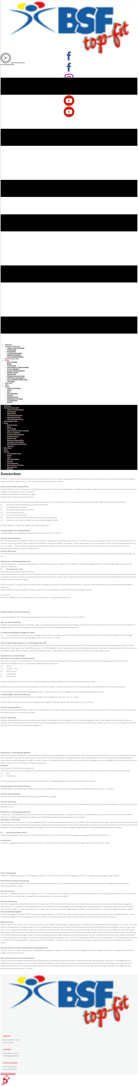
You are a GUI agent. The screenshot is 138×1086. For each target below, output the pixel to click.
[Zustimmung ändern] (5, 1081)
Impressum (4, 1074)
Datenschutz (11, 1074)
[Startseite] (69, 1029)
